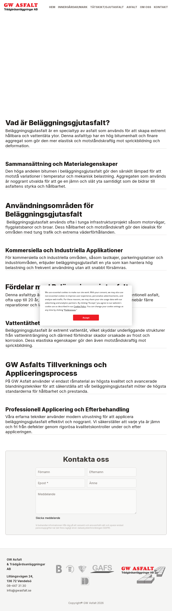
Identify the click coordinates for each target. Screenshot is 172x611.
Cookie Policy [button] (80, 306)
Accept (86, 317)
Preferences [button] (70, 310)
